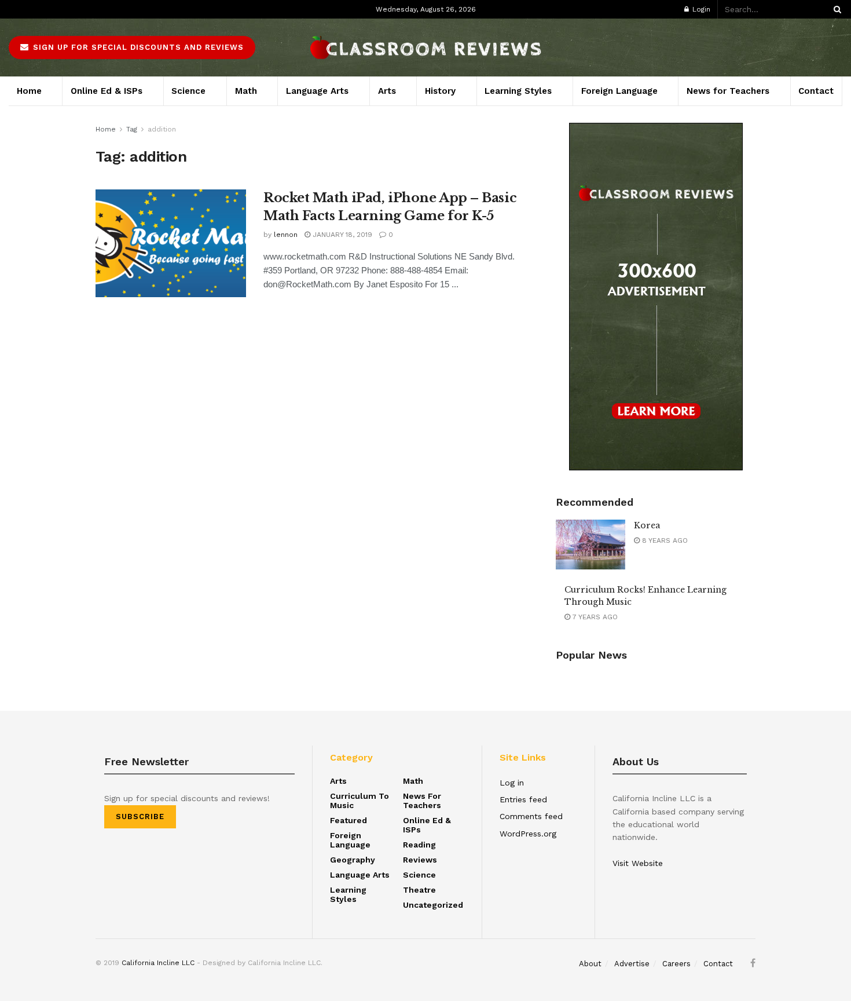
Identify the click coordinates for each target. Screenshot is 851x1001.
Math (246, 91)
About (19, 9)
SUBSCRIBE (140, 816)
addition (162, 129)
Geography (352, 859)
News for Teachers (728, 91)
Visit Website (637, 863)
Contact (125, 9)
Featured (348, 820)
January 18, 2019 (341, 235)
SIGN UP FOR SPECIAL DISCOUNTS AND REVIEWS (137, 47)
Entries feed (523, 799)
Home (29, 91)
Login (700, 9)
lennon (286, 235)
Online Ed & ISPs (106, 91)
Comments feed (531, 816)
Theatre (419, 889)
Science (188, 91)
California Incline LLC (158, 963)
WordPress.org (528, 833)
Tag (131, 129)
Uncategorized (433, 904)
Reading (419, 844)
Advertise (53, 9)
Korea (647, 525)
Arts (387, 91)
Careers (91, 9)
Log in (512, 782)
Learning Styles (518, 91)
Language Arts (317, 91)
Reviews (420, 859)
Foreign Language (619, 91)
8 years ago (664, 540)
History (440, 91)
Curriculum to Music (359, 800)
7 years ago (594, 617)
